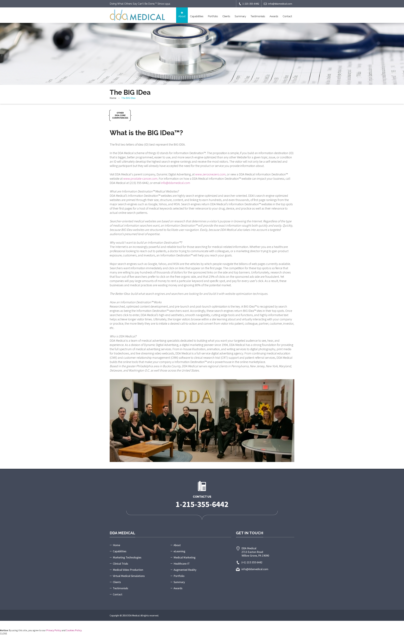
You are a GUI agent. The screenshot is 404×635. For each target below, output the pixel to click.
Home (113, 97)
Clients (226, 16)
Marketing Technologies (127, 557)
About (182, 16)
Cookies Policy (73, 630)
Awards (274, 16)
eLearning (179, 551)
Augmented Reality (185, 570)
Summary (240, 16)
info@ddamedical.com (280, 3)
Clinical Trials (120, 563)
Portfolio (213, 16)
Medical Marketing (185, 557)
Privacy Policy (53, 630)
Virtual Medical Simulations (129, 576)
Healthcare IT (182, 563)
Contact (287, 16)
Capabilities (196, 16)
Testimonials (257, 16)
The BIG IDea (128, 97)
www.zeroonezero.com (210, 174)
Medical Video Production (128, 570)
